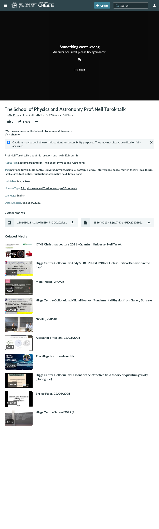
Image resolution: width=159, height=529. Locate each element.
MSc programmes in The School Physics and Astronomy (51, 162)
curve (14, 173)
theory (134, 169)
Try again (79, 69)
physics (60, 169)
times (71, 173)
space (116, 169)
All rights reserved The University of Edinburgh (49, 188)
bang (79, 173)
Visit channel (12, 134)
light (7, 173)
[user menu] (154, 5)
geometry (54, 173)
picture (91, 169)
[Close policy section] (151, 142)
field (64, 173)
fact (21, 173)
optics (28, 173)
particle (71, 169)
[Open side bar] (6, 5)
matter (125, 169)
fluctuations (41, 173)
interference (104, 169)
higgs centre (36, 169)
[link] (102, 5)
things (148, 169)
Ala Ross (13, 115)
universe (50, 169)
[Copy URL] (79, 60)
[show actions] (36, 121)
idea (141, 169)
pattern (81, 169)
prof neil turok (19, 169)
